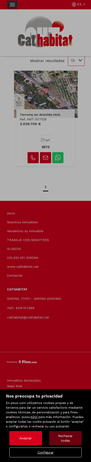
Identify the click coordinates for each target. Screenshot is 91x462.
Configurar (46, 452)
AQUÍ (34, 417)
